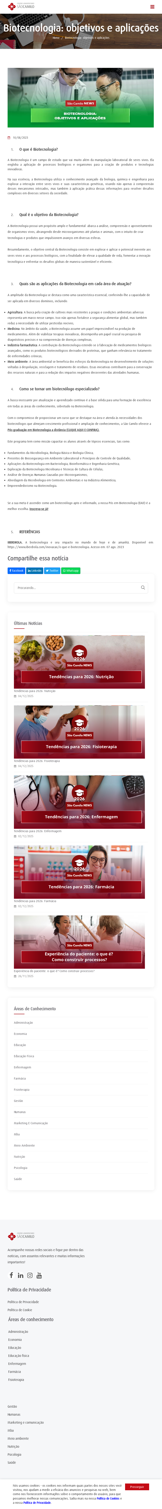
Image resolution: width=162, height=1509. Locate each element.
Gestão (18, 1101)
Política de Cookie (20, 1310)
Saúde (18, 1179)
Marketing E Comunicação (31, 1123)
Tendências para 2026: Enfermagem (38, 831)
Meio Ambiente (24, 1145)
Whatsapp (72, 570)
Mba (17, 1134)
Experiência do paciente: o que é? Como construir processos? (54, 971)
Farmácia (20, 1078)
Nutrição (19, 1156)
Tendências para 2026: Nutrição (34, 691)
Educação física (18, 1356)
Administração (23, 1022)
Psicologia (20, 1168)
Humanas (20, 1112)
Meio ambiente (18, 1439)
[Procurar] (141, 587)
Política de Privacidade (23, 1302)
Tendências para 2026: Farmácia (35, 901)
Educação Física (24, 1056)
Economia (20, 1034)
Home (56, 37)
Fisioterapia (21, 1089)
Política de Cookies (108, 1498)
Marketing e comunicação (26, 1422)
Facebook (17, 570)
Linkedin (36, 570)
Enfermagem (22, 1067)
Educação (20, 1045)
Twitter (53, 570)
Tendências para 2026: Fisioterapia (37, 761)
